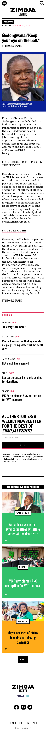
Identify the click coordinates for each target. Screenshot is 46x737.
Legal (29, 454)
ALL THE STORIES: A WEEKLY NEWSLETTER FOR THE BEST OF (21, 423)
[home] (23, 12)
